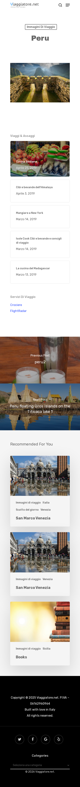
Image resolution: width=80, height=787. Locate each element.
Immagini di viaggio (41, 27)
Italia (46, 502)
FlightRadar (18, 311)
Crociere (16, 305)
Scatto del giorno (27, 509)
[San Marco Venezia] (40, 491)
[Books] (40, 633)
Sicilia (46, 648)
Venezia (46, 509)
